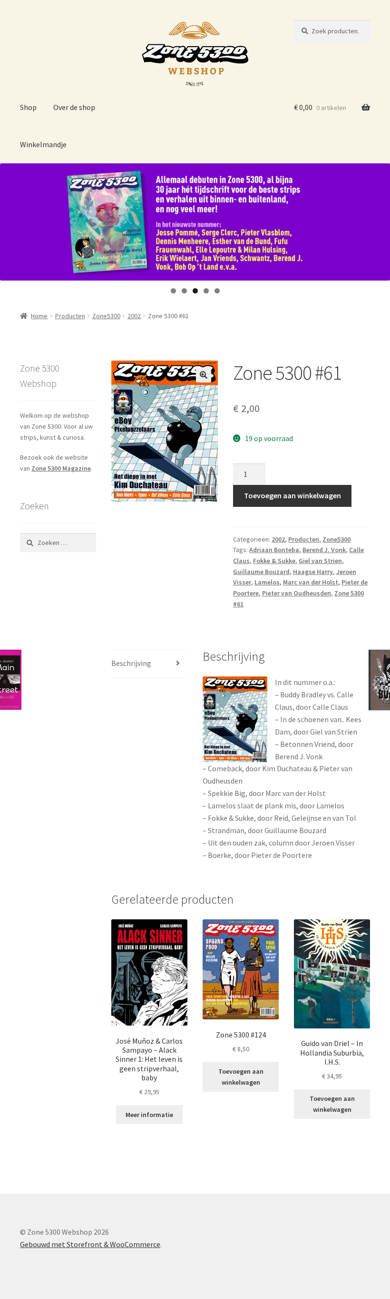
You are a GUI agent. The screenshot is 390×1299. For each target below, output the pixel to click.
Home (39, 316)
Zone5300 (106, 316)
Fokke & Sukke (274, 560)
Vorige (12, 219)
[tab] (149, 664)
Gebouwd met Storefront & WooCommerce (90, 1244)
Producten (70, 316)
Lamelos (267, 582)
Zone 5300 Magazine (61, 468)
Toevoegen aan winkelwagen (292, 495)
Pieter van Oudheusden (296, 593)
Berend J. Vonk (324, 549)
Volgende (378, 219)
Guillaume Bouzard (261, 571)
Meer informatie (149, 1114)
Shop (28, 107)
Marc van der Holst (310, 582)
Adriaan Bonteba (274, 549)
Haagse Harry (313, 571)
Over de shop (74, 107)
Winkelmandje (43, 144)
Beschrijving (131, 663)
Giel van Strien (320, 560)
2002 (134, 316)
